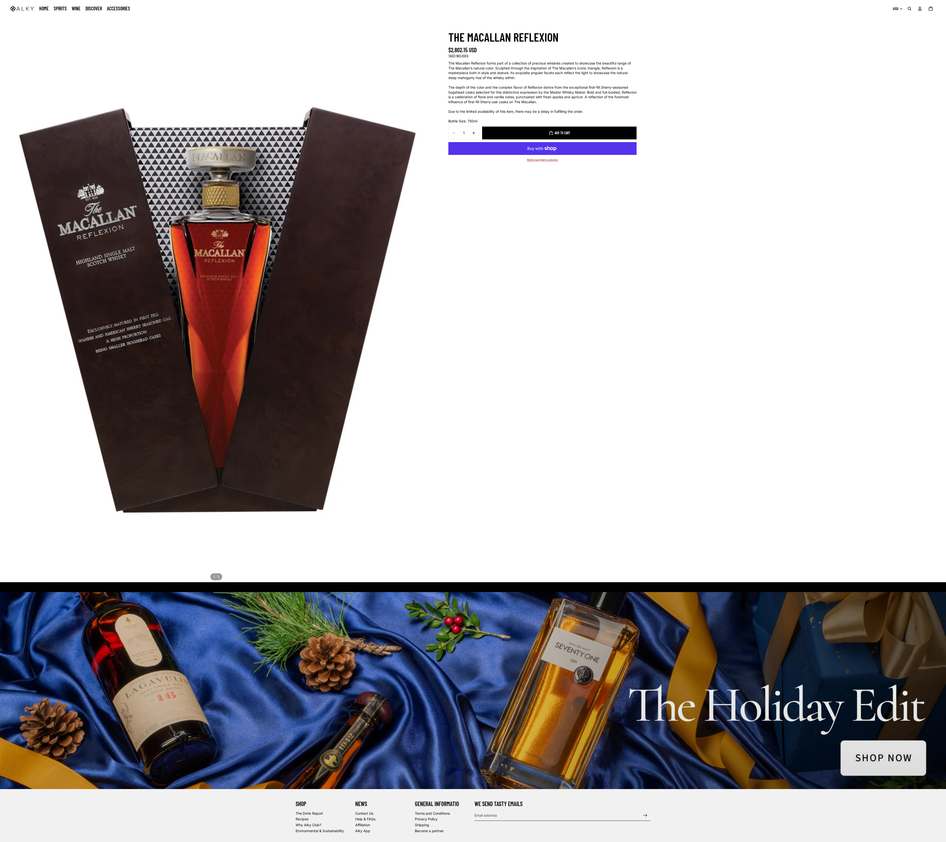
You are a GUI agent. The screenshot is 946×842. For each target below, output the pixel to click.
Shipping (422, 825)
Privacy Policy (426, 819)
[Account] (919, 8)
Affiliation (362, 825)
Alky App (362, 831)
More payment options (542, 160)
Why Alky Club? (308, 825)
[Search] (909, 8)
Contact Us (364, 813)
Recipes (302, 819)
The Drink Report (309, 813)
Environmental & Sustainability (320, 831)
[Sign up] (645, 815)
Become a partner (429, 831)
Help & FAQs (365, 819)
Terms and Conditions (432, 813)
